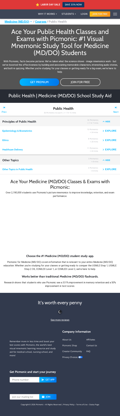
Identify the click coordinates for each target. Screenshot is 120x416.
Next (116, 112)
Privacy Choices (70, 357)
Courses (41, 21)
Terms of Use (82, 404)
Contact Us (91, 345)
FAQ (88, 351)
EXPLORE (110, 131)
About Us (66, 339)
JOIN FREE (100, 14)
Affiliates (90, 339)
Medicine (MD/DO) (17, 21)
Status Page (94, 404)
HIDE (107, 121)
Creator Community (72, 351)
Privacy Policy (68, 404)
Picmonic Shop (69, 345)
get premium (39, 82)
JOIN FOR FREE (80, 82)
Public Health (58, 21)
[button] (60, 225)
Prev (4, 112)
